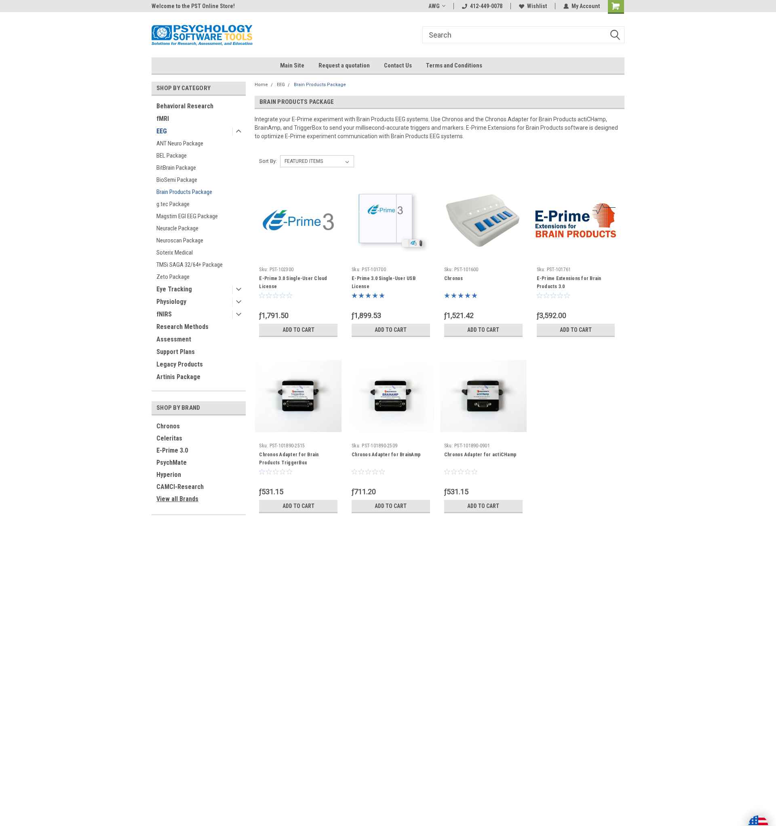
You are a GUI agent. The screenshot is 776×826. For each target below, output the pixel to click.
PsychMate (171, 462)
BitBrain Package (176, 167)
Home (261, 84)
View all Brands (177, 499)
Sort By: (268, 161)
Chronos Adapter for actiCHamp (480, 454)
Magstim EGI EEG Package (187, 216)
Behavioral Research (184, 106)
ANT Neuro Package (179, 143)
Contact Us (398, 65)
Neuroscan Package (179, 240)
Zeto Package (173, 276)
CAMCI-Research (180, 487)
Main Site (292, 65)
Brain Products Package (184, 192)
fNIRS (164, 314)
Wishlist (537, 6)
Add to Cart (298, 330)
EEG (161, 131)
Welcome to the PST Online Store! (193, 6)
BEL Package (171, 155)
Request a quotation (344, 65)
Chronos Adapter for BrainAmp (386, 454)
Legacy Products (179, 364)
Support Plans (175, 352)
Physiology (171, 302)
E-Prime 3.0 (172, 450)
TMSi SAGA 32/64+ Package (189, 264)
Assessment (173, 339)
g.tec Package (173, 204)
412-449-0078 (486, 6)
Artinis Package (178, 377)
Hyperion (168, 474)
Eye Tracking (174, 289)
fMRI (162, 118)
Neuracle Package (177, 228)
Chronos (168, 426)
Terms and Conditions (454, 65)
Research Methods (182, 327)
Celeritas (169, 438)
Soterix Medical (174, 252)
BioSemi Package (176, 179)
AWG (434, 6)
